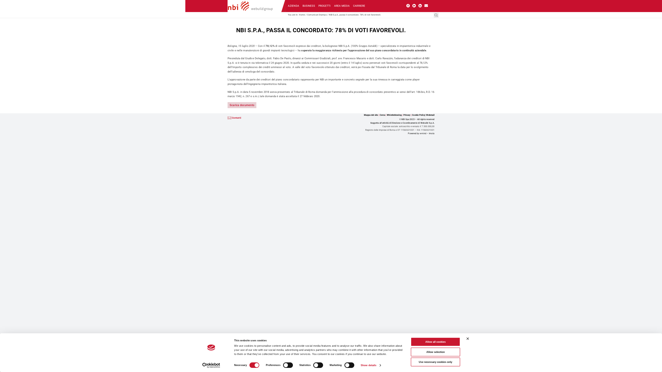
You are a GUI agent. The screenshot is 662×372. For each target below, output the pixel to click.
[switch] (288, 365)
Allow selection (435, 351)
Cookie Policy (418, 115)
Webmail (430, 115)
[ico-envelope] (426, 5)
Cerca (382, 115)
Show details (368, 365)
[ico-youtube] (414, 5)
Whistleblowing (394, 115)
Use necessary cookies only (435, 361)
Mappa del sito (371, 115)
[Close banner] (468, 338)
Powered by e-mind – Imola (421, 133)
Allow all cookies (435, 341)
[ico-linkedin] (420, 5)
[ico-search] (436, 14)
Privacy (406, 115)
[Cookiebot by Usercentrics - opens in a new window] (211, 365)
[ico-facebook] (408, 5)
